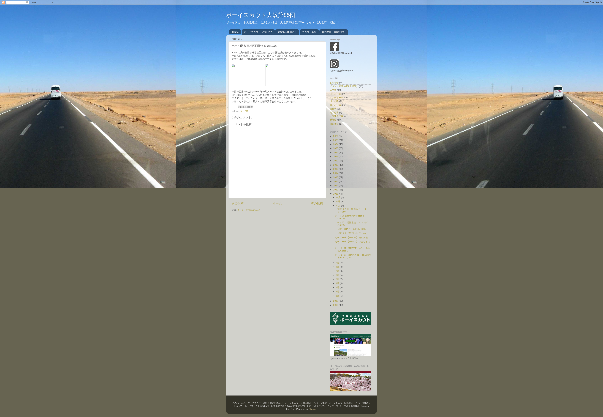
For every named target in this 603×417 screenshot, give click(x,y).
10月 (338, 205)
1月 (338, 296)
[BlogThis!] (242, 106)
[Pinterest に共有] (251, 106)
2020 (336, 161)
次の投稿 (238, 203)
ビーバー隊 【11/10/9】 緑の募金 (351, 237)
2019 (336, 165)
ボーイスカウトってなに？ (258, 32)
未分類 (333, 120)
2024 (336, 144)
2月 (338, 291)
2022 (336, 152)
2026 (336, 136)
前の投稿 (317, 203)
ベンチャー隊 (336, 97)
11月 (338, 201)
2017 (336, 173)
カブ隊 (333, 90)
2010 (336, 301)
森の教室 (334, 124)
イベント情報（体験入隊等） (344, 86)
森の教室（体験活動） (333, 32)
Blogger (312, 409)
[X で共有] (245, 106)
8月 (338, 267)
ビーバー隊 (335, 94)
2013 (336, 185)
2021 (336, 156)
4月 (338, 283)
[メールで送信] (239, 106)
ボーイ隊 (244, 111)
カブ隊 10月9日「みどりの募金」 (351, 229)
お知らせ (334, 82)
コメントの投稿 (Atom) (248, 210)
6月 (338, 275)
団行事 (333, 109)
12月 (338, 197)
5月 (338, 279)
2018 (336, 169)
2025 (336, 140)
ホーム (277, 203)
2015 (336, 181)
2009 (336, 305)
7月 (338, 271)
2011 (336, 194)
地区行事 (334, 112)
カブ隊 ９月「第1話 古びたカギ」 (351, 233)
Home (235, 32)
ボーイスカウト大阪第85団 (261, 15)
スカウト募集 (309, 32)
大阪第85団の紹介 (287, 32)
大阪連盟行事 (336, 116)
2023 (336, 148)
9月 (338, 263)
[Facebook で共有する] (248, 106)
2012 (336, 190)
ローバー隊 (335, 105)
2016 (336, 177)
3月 (338, 287)
